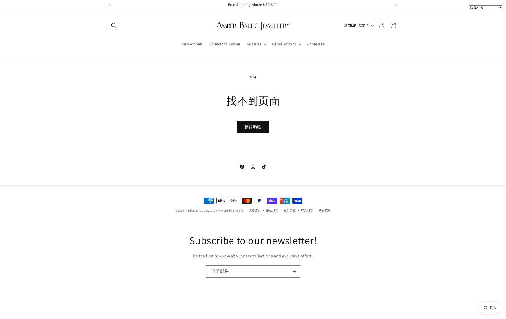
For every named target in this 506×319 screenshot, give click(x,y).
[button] (114, 25)
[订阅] (294, 271)
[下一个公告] (396, 5)
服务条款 (290, 210)
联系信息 (325, 210)
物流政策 (307, 210)
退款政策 (255, 210)
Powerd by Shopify (231, 210)
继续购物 (253, 127)
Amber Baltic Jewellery (201, 210)
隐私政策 (272, 210)
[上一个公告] (110, 5)
